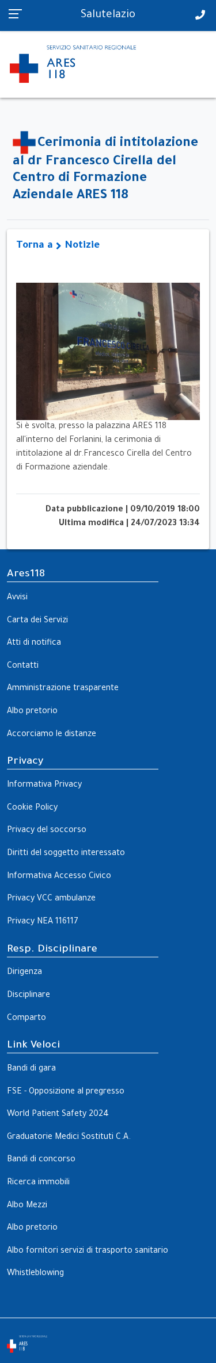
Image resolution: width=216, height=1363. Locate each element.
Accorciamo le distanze (51, 735)
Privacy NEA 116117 (42, 922)
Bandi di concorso (41, 1160)
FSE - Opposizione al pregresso (65, 1092)
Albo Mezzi (27, 1206)
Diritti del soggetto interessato (66, 853)
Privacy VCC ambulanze (51, 899)
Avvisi (17, 598)
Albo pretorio (32, 712)
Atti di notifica (34, 643)
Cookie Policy (32, 808)
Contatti (23, 666)
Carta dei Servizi (37, 621)
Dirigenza (24, 972)
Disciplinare (28, 995)
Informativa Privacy (44, 785)
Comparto (26, 1018)
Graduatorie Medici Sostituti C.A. (69, 1137)
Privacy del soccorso (46, 830)
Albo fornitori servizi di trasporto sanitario (87, 1251)
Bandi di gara (31, 1069)
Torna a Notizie (58, 246)
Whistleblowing (35, 1274)
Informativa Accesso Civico (59, 876)
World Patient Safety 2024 (58, 1114)
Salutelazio (108, 15)
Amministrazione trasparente (63, 689)
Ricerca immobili (38, 1183)
